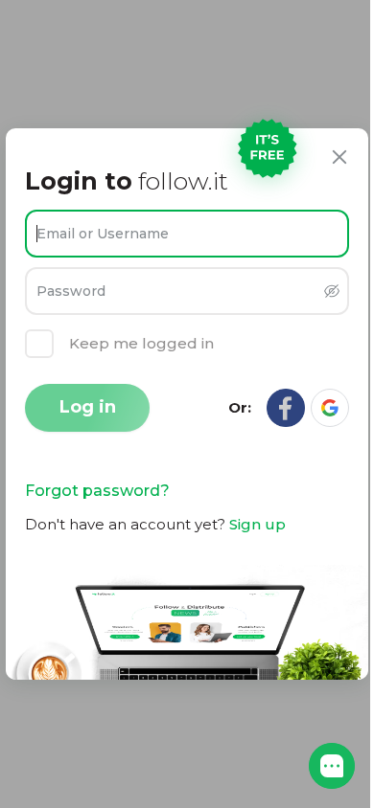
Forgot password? (97, 491)
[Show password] (331, 291)
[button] (332, 766)
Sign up (257, 524)
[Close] (339, 157)
